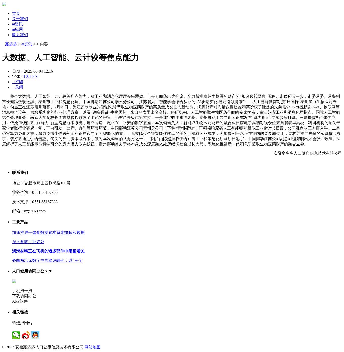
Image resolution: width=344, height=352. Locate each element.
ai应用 (17, 29)
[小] (35, 76)
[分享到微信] (16, 335)
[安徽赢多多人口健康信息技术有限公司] (4, 5)
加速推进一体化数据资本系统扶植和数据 (48, 232)
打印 (17, 82)
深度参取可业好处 (28, 242)
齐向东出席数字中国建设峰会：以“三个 (47, 260)
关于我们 (20, 19)
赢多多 (11, 44)
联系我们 (20, 35)
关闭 (17, 87)
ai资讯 (17, 24)
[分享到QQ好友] (35, 335)
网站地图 (93, 347)
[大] (27, 76)
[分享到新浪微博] (26, 335)
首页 (16, 13)
